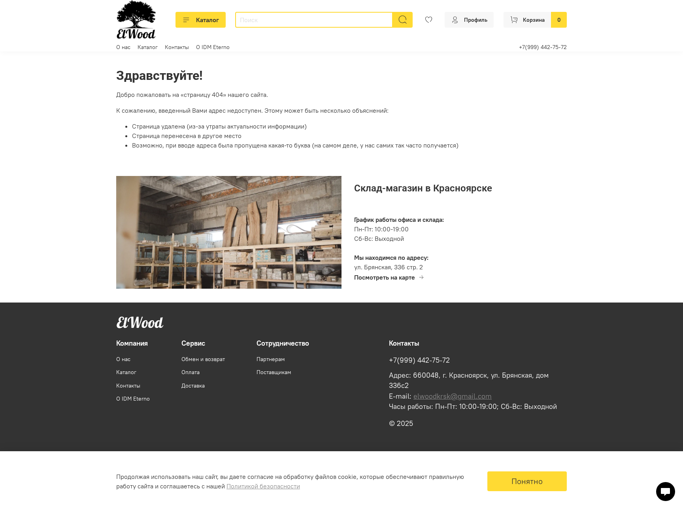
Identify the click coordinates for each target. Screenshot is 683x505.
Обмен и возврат (203, 359)
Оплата (190, 372)
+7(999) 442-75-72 (543, 47)
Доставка (193, 385)
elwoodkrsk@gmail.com (452, 396)
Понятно (527, 481)
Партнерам (271, 359)
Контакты (177, 47)
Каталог (207, 20)
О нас (123, 47)
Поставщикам (274, 372)
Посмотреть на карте (384, 277)
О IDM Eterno (213, 47)
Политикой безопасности (263, 486)
